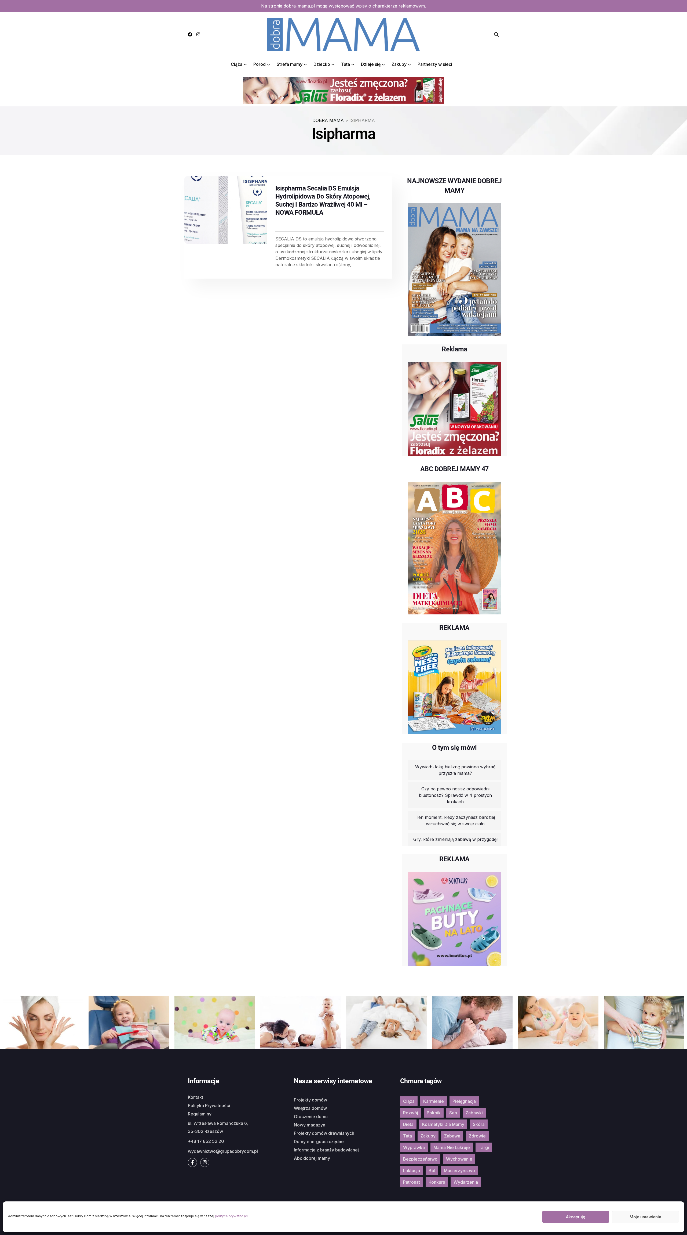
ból (432, 1170)
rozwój (410, 1112)
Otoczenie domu (311, 1116)
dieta (408, 1124)
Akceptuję (575, 1216)
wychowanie (459, 1159)
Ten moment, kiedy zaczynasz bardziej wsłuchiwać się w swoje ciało (455, 820)
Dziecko (321, 64)
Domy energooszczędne (319, 1141)
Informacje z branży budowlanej (326, 1150)
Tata (345, 64)
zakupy (428, 1136)
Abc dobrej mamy (312, 1158)
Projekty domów (310, 1100)
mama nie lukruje (451, 1147)
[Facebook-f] (192, 1162)
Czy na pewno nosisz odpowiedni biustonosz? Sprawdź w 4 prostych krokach (455, 795)
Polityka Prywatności (209, 1105)
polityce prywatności (231, 1216)
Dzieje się (371, 64)
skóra (479, 1124)
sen (453, 1112)
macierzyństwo (459, 1170)
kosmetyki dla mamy (443, 1124)
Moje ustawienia (645, 1216)
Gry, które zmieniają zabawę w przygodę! (455, 839)
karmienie (433, 1101)
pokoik (434, 1112)
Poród (259, 64)
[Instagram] (198, 34)
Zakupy (399, 64)
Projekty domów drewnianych (324, 1133)
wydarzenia (466, 1182)
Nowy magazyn (309, 1125)
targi (483, 1147)
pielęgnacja (464, 1101)
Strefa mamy (289, 64)
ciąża (409, 1101)
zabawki (474, 1112)
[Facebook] (190, 34)
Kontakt (195, 1097)
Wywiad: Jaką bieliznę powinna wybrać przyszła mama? (455, 770)
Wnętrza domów (310, 1108)
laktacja (411, 1170)
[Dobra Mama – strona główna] (343, 34)
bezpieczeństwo (420, 1159)
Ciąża (236, 64)
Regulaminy (199, 1114)
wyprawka (414, 1147)
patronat (411, 1182)
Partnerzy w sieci (435, 64)
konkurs (437, 1182)
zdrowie (477, 1136)
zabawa (452, 1136)
